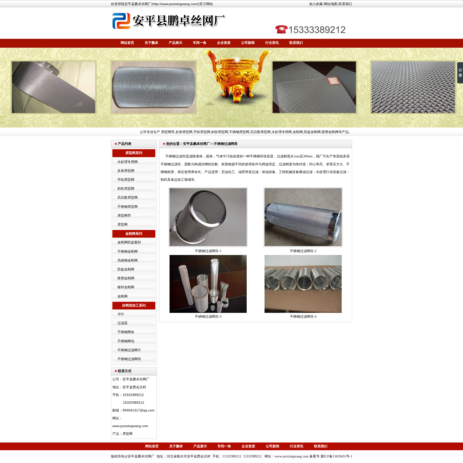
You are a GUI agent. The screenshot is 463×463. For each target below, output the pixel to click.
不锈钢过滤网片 (129, 350)
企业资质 (224, 43)
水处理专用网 (282, 132)
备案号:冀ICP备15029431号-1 (330, 456)
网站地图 (330, 4)
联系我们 (345, 4)
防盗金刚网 (312, 132)
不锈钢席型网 (239, 132)
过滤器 (122, 323)
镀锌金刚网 (125, 287)
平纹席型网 (201, 132)
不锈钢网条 (125, 332)
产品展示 (175, 43)
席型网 (122, 224)
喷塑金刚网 (330, 132)
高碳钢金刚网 (127, 260)
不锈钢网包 (125, 341)
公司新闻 (248, 43)
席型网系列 (133, 153)
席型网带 (168, 132)
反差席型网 (184, 132)
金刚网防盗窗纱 (129, 242)
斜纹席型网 (219, 132)
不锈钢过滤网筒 (129, 359)
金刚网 (298, 132)
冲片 (120, 314)
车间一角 (199, 43)
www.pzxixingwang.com (291, 456)
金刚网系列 (133, 233)
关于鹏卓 (151, 43)
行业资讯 (272, 43)
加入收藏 (316, 4)
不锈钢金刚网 (127, 251)
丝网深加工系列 (134, 305)
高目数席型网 (260, 132)
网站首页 (127, 43)
